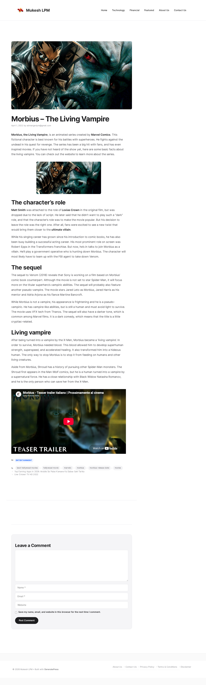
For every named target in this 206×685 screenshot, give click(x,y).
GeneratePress (51, 669)
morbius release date (99, 468)
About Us (164, 10)
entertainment (24, 460)
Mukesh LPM (38, 10)
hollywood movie (51, 468)
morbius (80, 468)
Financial (134, 10)
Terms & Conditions (167, 666)
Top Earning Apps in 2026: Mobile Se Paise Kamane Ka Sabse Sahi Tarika (49, 471)
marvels (67, 468)
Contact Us (180, 10)
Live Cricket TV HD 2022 (26, 474)
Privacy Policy (147, 666)
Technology (118, 10)
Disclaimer (186, 666)
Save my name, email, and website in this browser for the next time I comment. (59, 612)
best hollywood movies (27, 468)
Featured (149, 10)
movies (118, 468)
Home (104, 10)
